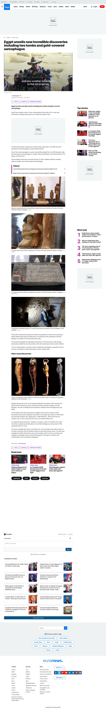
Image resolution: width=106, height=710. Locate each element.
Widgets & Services (31, 685)
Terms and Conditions (46, 674)
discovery (45, 478)
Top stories (82, 108)
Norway (48, 650)
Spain (48, 642)
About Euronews (44, 669)
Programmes (15, 692)
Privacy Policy (43, 678)
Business (43, 6)
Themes (14, 666)
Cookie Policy (43, 676)
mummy (35, 478)
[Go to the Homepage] (7, 7)
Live (102, 6)
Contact (42, 683)
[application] (38, 72)
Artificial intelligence (58, 646)
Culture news (15, 37)
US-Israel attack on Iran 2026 (46, 638)
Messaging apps (30, 683)
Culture (61, 6)
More (41, 666)
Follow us (28, 678)
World (28, 6)
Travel (50, 6)
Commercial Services (45, 671)
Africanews (29, 687)
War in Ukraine (64, 638)
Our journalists (15, 694)
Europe (21, 6)
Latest (15, 6)
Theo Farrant (16, 95)
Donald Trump (38, 642)
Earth (67, 6)
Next (55, 6)
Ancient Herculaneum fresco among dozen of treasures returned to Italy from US (35, 169)
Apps (27, 681)
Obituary (44, 646)
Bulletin (28, 671)
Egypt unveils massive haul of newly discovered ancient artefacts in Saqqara (34, 173)
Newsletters (59, 677)
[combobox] (60, 2)
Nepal (70, 646)
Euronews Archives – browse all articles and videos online (18, 698)
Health (73, 6)
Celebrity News (67, 642)
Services (28, 666)
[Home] (4, 37)
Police (36, 646)
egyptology (16, 478)
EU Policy (35, 6)
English (4, 2)
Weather (28, 674)
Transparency (43, 681)
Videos (13, 690)
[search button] (51, 2)
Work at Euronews (45, 685)
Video (26, 478)
